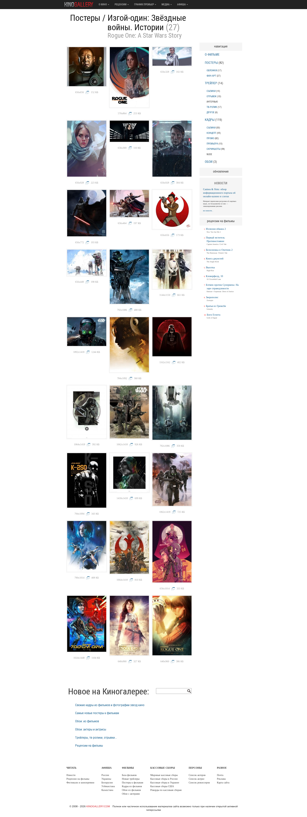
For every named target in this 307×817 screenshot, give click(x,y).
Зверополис (212, 297)
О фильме (212, 54)
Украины (106, 779)
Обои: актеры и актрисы (90, 729)
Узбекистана (108, 786)
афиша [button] (181, 4)
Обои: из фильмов (87, 721)
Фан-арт (211, 76)
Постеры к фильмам (132, 782)
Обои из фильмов (131, 790)
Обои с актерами (131, 793)
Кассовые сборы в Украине (164, 782)
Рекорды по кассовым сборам (166, 790)
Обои (208, 161)
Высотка (210, 267)
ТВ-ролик (212, 107)
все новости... (208, 211)
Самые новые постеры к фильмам (97, 713)
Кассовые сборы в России (164, 779)
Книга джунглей (214, 258)
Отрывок (212, 96)
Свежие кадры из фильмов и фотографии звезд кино (109, 705)
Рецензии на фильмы (89, 745)
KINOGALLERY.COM (98, 806)
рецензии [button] (121, 4)
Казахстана (107, 790)
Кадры (209, 120)
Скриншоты (213, 149)
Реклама (221, 779)
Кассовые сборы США (162, 786)
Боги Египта (213, 314)
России (105, 775)
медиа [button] (165, 4)
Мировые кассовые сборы (164, 775)
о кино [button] (103, 4)
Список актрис (196, 779)
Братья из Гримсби (216, 306)
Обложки (212, 70)
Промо (210, 138)
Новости (71, 775)
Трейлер (211, 83)
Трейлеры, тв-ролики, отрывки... (96, 737)
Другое (210, 112)
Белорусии (107, 782)
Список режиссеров (199, 782)
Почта (220, 775)
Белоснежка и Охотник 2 (219, 250)
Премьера (212, 144)
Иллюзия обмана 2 (216, 229)
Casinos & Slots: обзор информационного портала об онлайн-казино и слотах (219, 193)
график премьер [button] (144, 4)
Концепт (211, 133)
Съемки (211, 91)
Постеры (85, 18)
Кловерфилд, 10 (214, 276)
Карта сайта (223, 782)
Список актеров (197, 775)
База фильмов (129, 775)
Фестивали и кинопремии (80, 782)
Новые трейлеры (130, 779)
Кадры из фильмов (132, 786)
